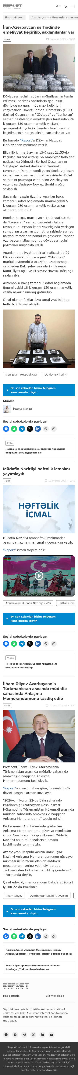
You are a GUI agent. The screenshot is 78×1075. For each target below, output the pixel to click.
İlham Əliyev (14, 17)
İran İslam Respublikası (21, 374)
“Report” (26, 140)
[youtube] (51, 1035)
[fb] (6, 429)
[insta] (15, 1035)
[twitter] (30, 429)
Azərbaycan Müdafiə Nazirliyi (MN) (28, 603)
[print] (46, 429)
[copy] (54, 429)
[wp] (14, 429)
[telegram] (22, 429)
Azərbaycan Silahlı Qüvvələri (49, 895)
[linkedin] (38, 429)
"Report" (9, 550)
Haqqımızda (11, 995)
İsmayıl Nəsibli (23, 409)
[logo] (12, 6)
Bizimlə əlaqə (55, 995)
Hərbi (7, 39)
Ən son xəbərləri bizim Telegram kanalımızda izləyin (33, 390)
